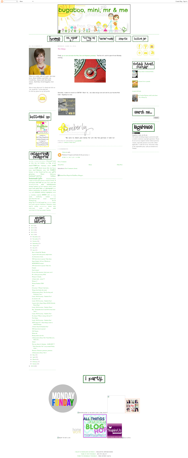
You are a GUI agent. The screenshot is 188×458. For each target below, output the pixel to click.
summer (48, 197)
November (35, 239)
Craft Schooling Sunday (85, 452)
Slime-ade (34, 333)
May (34, 355)
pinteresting (36, 190)
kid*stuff (38, 182)
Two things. (35, 318)
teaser (44, 198)
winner (50, 206)
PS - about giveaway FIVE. (39, 274)
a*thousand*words (51, 161)
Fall (48, 170)
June (34, 250)
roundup (33, 195)
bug (50, 163)
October (35, 241)
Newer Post (61, 165)
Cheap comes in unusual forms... (145, 71)
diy (48, 168)
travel (30, 204)
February (35, 361)
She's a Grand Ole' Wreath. (39, 252)
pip (41, 190)
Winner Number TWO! (38, 283)
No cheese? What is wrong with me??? (42, 316)
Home (90, 165)
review (54, 192)
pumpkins (50, 190)
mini (42, 184)
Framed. (34, 268)
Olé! (33, 285)
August (35, 245)
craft (36, 167)
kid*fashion (32, 182)
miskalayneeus (51, 184)
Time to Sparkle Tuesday (87, 456)
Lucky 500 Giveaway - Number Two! (42, 313)
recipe (30, 192)
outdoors (50, 186)
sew (48, 195)
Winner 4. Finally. (37, 277)
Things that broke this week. (39, 290)
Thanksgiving (32, 200)
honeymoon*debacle (51, 178)
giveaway (32, 174)
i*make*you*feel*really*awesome (37, 180)
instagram (47, 180)
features (31, 172)
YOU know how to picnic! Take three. (42, 259)
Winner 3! (34, 281)
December (35, 237)
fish (34, 172)
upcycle (37, 204)
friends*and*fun (43, 172)
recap (54, 190)
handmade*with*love (35, 176)
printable (45, 190)
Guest (42, 174)
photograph (49, 188)
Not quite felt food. (136, 91)
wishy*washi (32, 208)
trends (33, 204)
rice (29, 195)
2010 (32, 366)
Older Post (119, 165)
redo (33, 192)
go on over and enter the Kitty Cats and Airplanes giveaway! (79, 55)
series (44, 194)
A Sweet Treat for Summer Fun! (40, 326)
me (55, 182)
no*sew (41, 186)
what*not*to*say (43, 206)
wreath (40, 208)
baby (32, 163)
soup (51, 195)
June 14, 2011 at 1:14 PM (71, 157)
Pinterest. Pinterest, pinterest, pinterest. (42, 350)
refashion (37, 192)
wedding (36, 206)
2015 (32, 225)
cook (54, 165)
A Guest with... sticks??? (38, 279)
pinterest (31, 190)
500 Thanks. (35, 331)
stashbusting (39, 196)
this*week (49, 202)
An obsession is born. (37, 257)
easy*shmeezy (37, 170)
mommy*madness (33, 186)
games (49, 172)
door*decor (53, 168)
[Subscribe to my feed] (152, 55)
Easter (30, 170)
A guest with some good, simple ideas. (42, 254)
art (29, 163)
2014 (32, 228)
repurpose (49, 192)
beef (39, 163)
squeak (30, 196)
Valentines (49, 204)
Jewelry (52, 180)
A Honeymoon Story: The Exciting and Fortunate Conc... (42, 293)
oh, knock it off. (36, 298)
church (49, 165)
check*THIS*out (34, 165)
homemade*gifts (35, 178)
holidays (53, 176)
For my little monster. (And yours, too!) (42, 272)
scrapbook (38, 195)
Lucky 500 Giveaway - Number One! (41, 320)
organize (45, 186)
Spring (54, 195)
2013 (32, 230)
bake (36, 163)
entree (44, 170)
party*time (39, 188)
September (35, 243)
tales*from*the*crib (34, 198)
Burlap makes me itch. (38, 335)
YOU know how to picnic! (39, 329)
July (34, 248)
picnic (54, 188)
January (35, 364)
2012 (32, 232)
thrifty (54, 202)
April (34, 357)
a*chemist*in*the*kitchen (39, 161)
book (47, 163)
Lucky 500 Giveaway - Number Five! (42, 296)
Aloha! (34, 342)
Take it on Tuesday (88, 454)
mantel (51, 182)
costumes (31, 168)
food (37, 172)
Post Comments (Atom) (71, 168)
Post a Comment (62, 162)
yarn (54, 208)
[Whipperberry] (132, 413)
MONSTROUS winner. (38, 263)
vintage (54, 204)
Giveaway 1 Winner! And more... (40, 288)
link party (44, 182)
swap (55, 196)
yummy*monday (46, 210)
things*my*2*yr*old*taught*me (38, 202)
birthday (42, 163)
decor (40, 168)
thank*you (53, 198)
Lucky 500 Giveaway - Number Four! (42, 301)
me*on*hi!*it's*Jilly (33, 184)
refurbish (43, 192)
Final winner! (35, 270)
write (48, 208)
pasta (44, 188)
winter (54, 206)
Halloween (53, 174)
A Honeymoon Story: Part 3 (39, 353)
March (34, 359)
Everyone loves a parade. (143, 81)
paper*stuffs (32, 188)
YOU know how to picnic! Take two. (41, 265)
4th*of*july (31, 161)
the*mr (54, 200)
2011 (32, 234)
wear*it (31, 206)
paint (54, 186)
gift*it (54, 172)
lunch (48, 182)
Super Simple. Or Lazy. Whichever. (41, 261)
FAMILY (53, 170)
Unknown (64, 152)
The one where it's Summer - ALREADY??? (43, 344)
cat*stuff (54, 163)
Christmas (43, 165)
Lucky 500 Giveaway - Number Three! (42, 307)
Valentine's (43, 204)
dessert (45, 168)
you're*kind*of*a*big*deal (35, 210)
